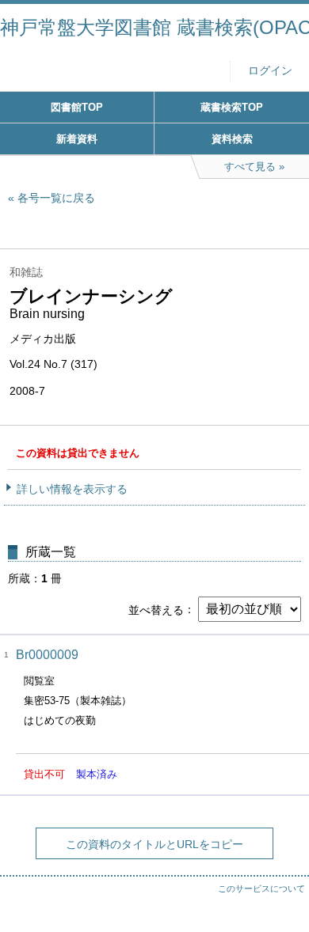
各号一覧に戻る (56, 197)
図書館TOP (77, 107)
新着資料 (76, 139)
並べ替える (156, 609)
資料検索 (232, 139)
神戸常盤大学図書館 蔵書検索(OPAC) (154, 27)
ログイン (270, 71)
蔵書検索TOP (231, 107)
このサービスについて (261, 888)
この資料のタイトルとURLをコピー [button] (154, 844)
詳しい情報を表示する (72, 489)
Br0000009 (47, 654)
